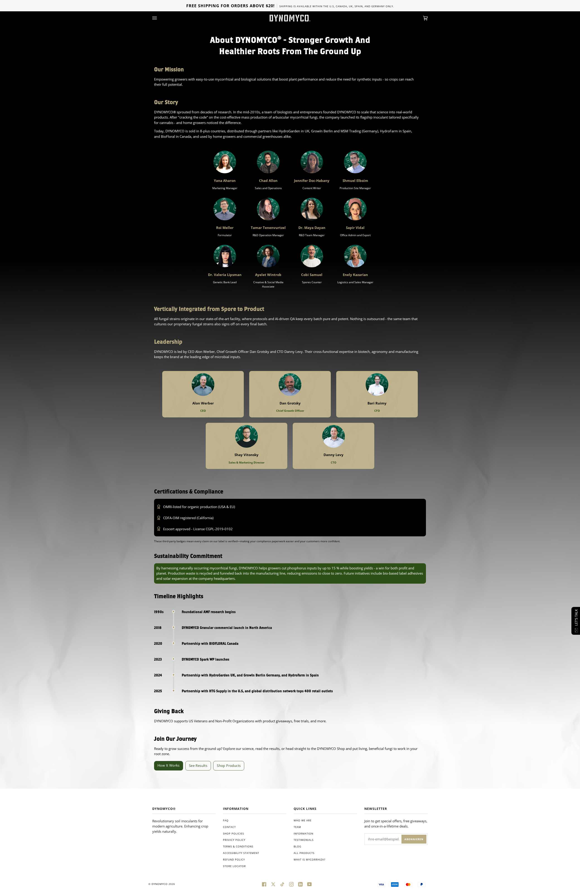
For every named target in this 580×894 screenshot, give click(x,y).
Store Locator (234, 866)
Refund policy (234, 859)
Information (303, 833)
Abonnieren (413, 839)
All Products (304, 853)
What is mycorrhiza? (309, 859)
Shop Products (229, 765)
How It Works (168, 765)
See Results (198, 765)
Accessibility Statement (241, 853)
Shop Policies (233, 833)
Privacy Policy (234, 840)
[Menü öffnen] (159, 18)
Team (297, 827)
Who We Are (303, 820)
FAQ (226, 820)
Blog (297, 846)
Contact (229, 827)
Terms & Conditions (238, 846)
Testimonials (304, 840)
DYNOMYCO (160, 884)
